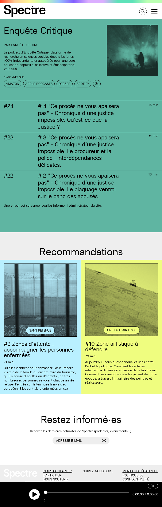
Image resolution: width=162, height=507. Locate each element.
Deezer (64, 84)
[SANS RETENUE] (40, 336)
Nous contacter (57, 471)
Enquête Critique (25, 45)
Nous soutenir (56, 479)
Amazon (12, 84)
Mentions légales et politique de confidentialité (140, 475)
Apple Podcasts (39, 84)
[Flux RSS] (97, 83)
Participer (52, 475)
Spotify (83, 84)
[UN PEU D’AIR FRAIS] (121, 336)
